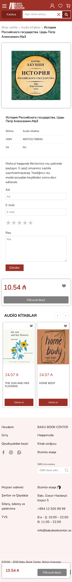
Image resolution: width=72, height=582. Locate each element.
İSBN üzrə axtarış (46, 464)
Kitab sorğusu (46, 444)
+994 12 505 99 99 (51, 509)
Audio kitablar (20, 315)
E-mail (10, 205)
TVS (4, 517)
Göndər (14, 268)
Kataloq (11, 14)
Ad (8, 190)
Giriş (5, 435)
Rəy (8, 233)
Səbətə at (19, 402)
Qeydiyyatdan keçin (15, 444)
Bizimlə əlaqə (46, 452)
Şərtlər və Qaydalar (15, 495)
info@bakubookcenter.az (54, 530)
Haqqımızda (45, 435)
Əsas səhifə (10, 27)
